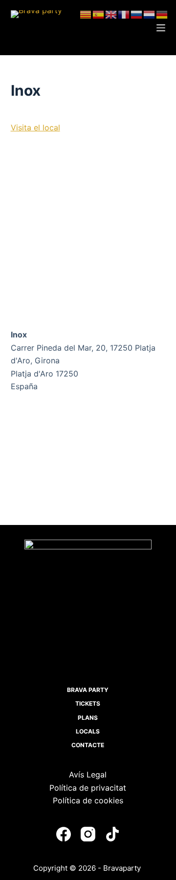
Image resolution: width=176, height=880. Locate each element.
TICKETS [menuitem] (87, 703)
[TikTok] (112, 834)
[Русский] (137, 14)
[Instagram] (88, 834)
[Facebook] (63, 834)
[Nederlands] (149, 14)
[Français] (124, 14)
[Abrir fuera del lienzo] (160, 27)
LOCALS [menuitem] (88, 731)
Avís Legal (88, 774)
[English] (111, 14)
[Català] (86, 14)
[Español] (98, 14)
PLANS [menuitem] (88, 717)
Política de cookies (88, 800)
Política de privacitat (87, 788)
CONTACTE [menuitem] (87, 745)
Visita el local (35, 127)
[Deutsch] (162, 14)
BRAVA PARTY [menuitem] (88, 689)
